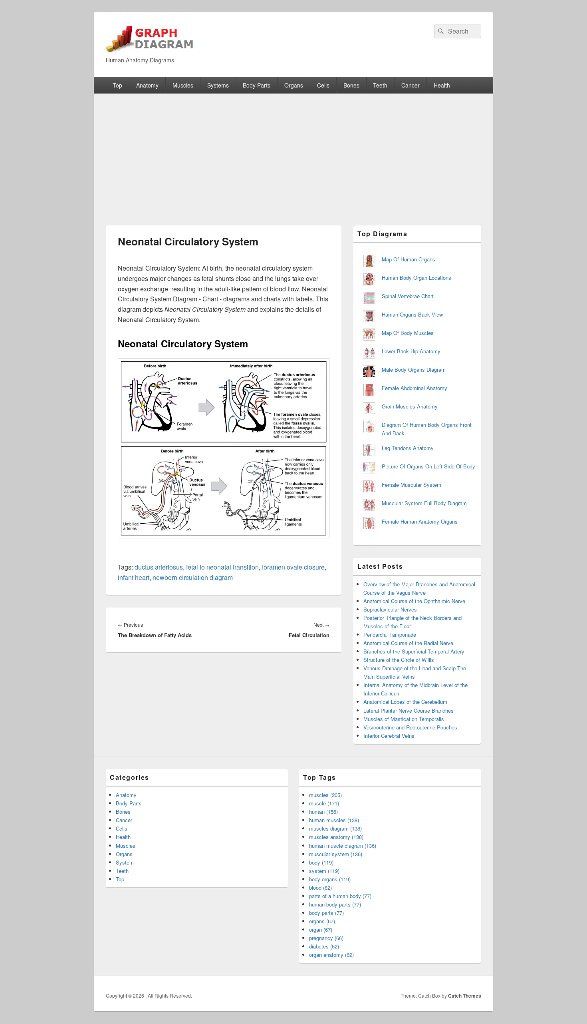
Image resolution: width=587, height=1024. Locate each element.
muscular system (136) (335, 854)
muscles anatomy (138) (336, 837)
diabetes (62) (324, 946)
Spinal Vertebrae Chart (408, 296)
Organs (293, 85)
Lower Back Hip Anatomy (411, 351)
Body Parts (256, 85)
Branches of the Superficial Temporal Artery (413, 651)
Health (442, 85)
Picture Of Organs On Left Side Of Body (428, 466)
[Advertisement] (293, 153)
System (125, 862)
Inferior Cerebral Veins (388, 735)
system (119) (324, 871)
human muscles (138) (334, 820)
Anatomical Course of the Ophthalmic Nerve (414, 601)
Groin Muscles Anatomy (410, 406)
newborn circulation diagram (193, 577)
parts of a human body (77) (340, 896)
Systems (218, 85)
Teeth (380, 85)
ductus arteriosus (159, 567)
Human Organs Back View (412, 314)
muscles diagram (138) (335, 828)
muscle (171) (324, 803)
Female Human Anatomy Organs (420, 521)
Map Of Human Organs (408, 259)
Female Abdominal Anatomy (414, 388)
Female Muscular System (411, 484)
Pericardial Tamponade (389, 634)
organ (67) (320, 929)
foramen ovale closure (293, 567)
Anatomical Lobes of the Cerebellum (405, 701)
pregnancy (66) (326, 938)
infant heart (133, 577)
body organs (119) (330, 879)
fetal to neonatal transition (222, 567)
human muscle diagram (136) (342, 845)
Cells (323, 85)
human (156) (323, 811)
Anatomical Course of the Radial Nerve (408, 643)
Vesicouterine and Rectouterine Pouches (410, 727)
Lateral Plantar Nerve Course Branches (408, 710)
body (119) (321, 862)
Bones (351, 85)
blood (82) (320, 887)
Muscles (183, 85)
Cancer (410, 85)
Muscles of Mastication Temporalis (403, 719)
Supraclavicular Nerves (390, 609)
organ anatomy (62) (331, 954)
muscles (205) (325, 795)
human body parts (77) (335, 904)
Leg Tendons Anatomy (408, 448)
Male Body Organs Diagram (414, 369)
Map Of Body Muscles (408, 333)
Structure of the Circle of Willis (398, 659)
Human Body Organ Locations (416, 277)
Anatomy (147, 85)
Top (117, 85)
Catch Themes (464, 995)
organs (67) (322, 921)
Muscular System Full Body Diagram (424, 503)
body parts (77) (326, 912)
